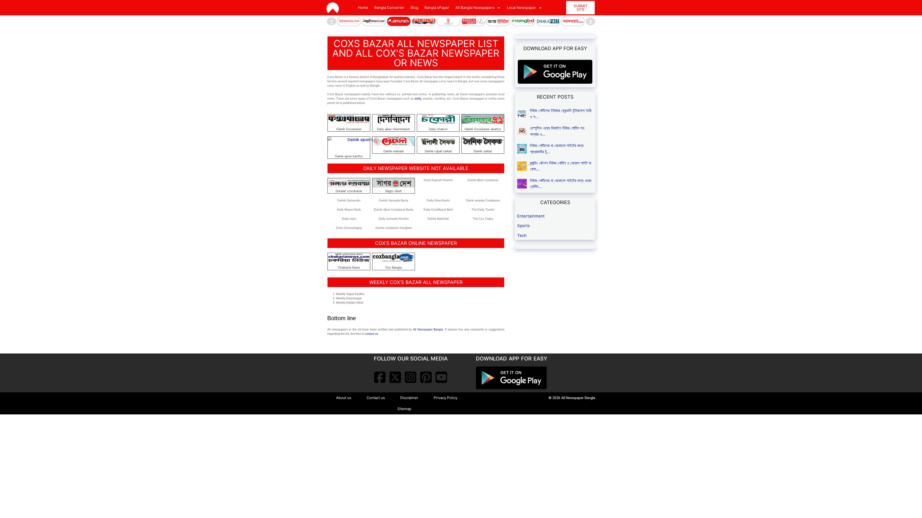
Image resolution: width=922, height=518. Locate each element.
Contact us (376, 397)
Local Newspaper (521, 7)
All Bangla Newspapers (475, 7)
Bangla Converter (389, 7)
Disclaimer (409, 397)
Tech (522, 235)
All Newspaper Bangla (428, 329)
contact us (371, 334)
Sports (523, 225)
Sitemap (404, 408)
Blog (414, 7)
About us (343, 397)
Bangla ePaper (437, 7)
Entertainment (531, 216)
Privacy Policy (445, 397)
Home (363, 7)
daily (418, 98)
